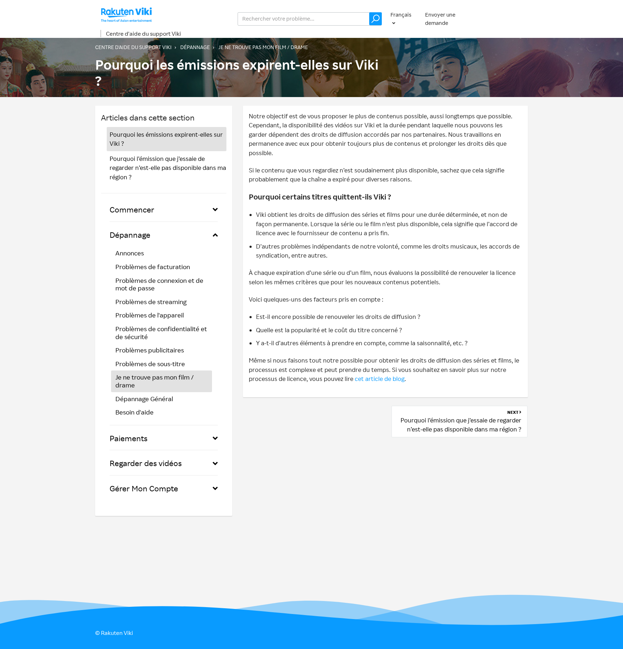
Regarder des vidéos (146, 463)
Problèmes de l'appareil (149, 315)
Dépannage (195, 47)
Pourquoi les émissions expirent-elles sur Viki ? (166, 139)
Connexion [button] (507, 18)
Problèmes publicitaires (149, 350)
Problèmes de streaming (150, 302)
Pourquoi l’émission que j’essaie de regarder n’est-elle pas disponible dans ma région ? (168, 168)
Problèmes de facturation (152, 267)
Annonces (129, 253)
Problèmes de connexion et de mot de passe (159, 284)
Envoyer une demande (440, 18)
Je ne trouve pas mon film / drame (263, 47)
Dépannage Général (144, 399)
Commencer (132, 209)
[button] (375, 18)
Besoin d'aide (134, 412)
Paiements (128, 438)
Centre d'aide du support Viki (143, 33)
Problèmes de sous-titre (150, 364)
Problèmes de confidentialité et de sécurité (161, 333)
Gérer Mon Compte (144, 488)
